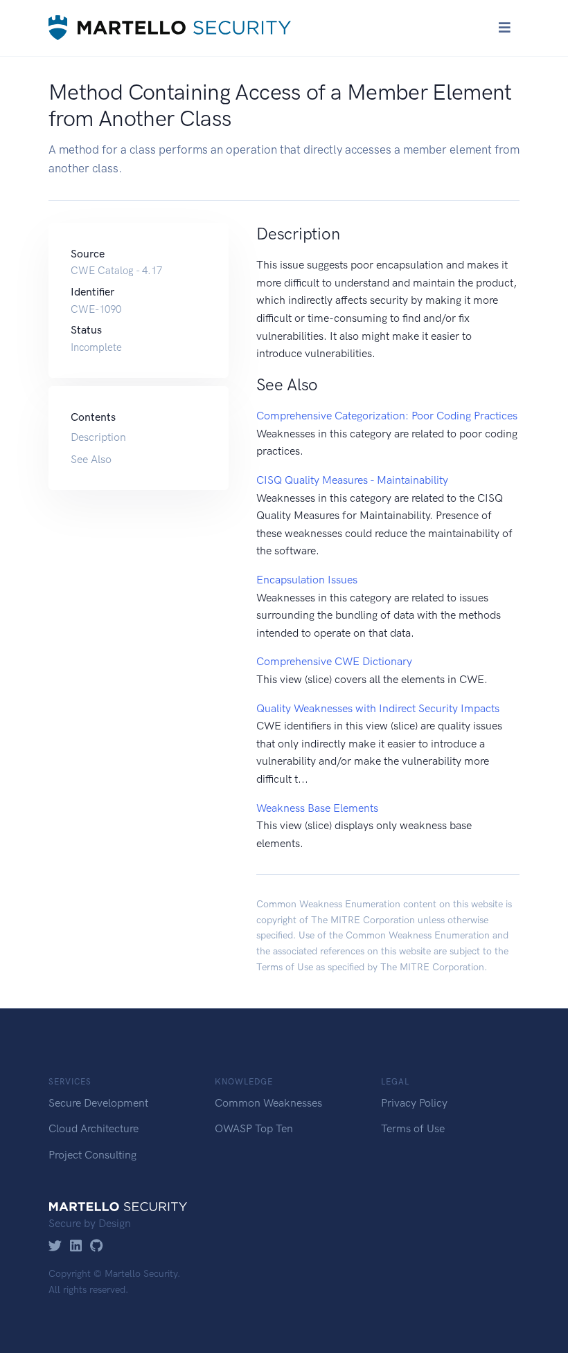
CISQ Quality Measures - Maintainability (352, 480)
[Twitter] (55, 1246)
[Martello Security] (169, 28)
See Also (91, 459)
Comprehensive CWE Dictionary (334, 661)
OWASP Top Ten (254, 1128)
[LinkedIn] (76, 1246)
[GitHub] (96, 1246)
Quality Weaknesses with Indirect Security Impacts (377, 708)
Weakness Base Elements (317, 808)
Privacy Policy (414, 1102)
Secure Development (98, 1102)
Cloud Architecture (93, 1128)
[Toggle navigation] (505, 27)
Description (98, 437)
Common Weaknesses (268, 1102)
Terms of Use (284, 967)
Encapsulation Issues (306, 579)
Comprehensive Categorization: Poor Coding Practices (386, 415)
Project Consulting (92, 1154)
